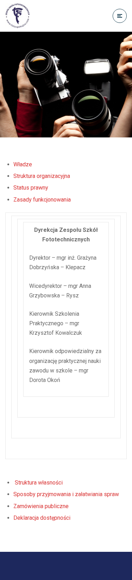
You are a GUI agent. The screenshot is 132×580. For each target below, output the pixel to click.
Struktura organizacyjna (41, 176)
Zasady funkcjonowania (42, 199)
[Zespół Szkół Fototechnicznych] (17, 16)
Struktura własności (38, 482)
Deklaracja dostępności (41, 517)
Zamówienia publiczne (41, 506)
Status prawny (30, 187)
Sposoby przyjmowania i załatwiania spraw (66, 494)
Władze (22, 164)
